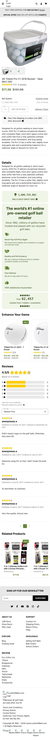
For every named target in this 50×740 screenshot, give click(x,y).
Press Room (7, 624)
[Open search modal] (36, 3)
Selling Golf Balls (33, 641)
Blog (4, 641)
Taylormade (7, 674)
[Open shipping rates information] (23, 121)
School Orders (32, 646)
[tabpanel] (25, 43)
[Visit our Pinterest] (27, 606)
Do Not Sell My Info (11, 718)
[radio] (25, 102)
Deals (4, 680)
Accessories (7, 682)
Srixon (4, 671)
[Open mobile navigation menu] (2, 3)
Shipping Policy (33, 624)
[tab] (5, 71)
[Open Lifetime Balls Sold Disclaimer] (36, 199)
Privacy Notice (9, 710)
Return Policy (32, 627)
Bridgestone (7, 663)
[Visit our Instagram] (33, 606)
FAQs (28, 630)
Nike (4, 669)
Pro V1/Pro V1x (8, 657)
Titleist (5, 660)
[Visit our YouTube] (22, 606)
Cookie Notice (9, 713)
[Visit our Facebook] (17, 606)
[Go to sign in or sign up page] (41, 3)
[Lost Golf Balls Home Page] (8, 6)
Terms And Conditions (12, 707)
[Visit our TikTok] (38, 606)
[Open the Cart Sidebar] (46, 3)
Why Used (6, 627)
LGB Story (6, 621)
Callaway (6, 666)
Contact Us (31, 621)
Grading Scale (42, 98)
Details (42, 10)
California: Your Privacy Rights (16, 716)
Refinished (6, 677)
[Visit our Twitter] (12, 606)
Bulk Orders (31, 643)
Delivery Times (41, 109)
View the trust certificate (11, 402)
